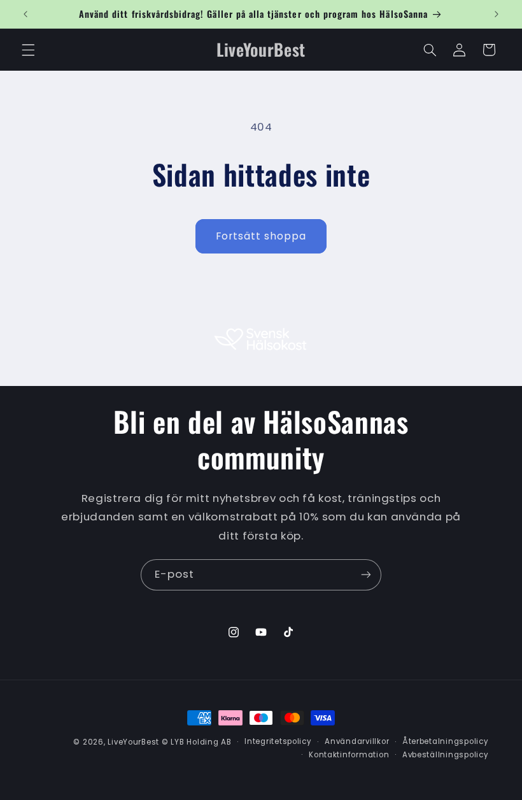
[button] (28, 49)
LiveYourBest (133, 742)
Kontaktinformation (349, 755)
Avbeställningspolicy (445, 755)
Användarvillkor (357, 741)
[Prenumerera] (366, 574)
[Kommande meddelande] (497, 14)
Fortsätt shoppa (261, 236)
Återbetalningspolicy (445, 741)
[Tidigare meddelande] (25, 14)
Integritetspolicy (278, 741)
